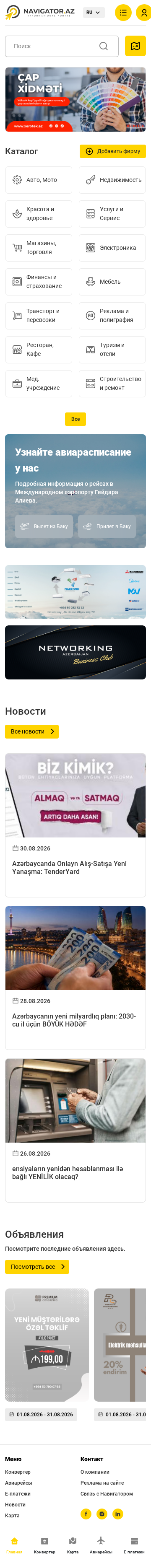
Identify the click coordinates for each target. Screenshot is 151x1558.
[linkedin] (117, 1514)
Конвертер (18, 1472)
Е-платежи (18, 1494)
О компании (95, 1472)
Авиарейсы (18, 1483)
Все (75, 419)
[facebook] (86, 1514)
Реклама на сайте (102, 1483)
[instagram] (101, 1514)
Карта (12, 1516)
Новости (15, 1505)
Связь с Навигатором (107, 1494)
